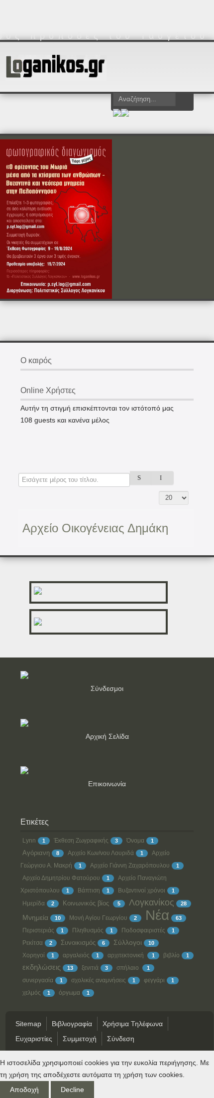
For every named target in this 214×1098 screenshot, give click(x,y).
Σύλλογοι (127, 942)
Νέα (157, 915)
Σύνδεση (120, 1039)
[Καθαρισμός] (162, 478)
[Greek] (117, 114)
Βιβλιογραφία (72, 1024)
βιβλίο (171, 955)
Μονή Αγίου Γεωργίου (98, 917)
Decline (72, 1090)
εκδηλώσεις (41, 967)
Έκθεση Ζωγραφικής (81, 840)
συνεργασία (37, 980)
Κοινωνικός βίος (87, 903)
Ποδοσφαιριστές (143, 930)
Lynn (29, 840)
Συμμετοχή (80, 1039)
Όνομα (135, 840)
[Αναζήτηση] (141, 478)
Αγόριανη (36, 853)
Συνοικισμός (78, 942)
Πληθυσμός (88, 930)
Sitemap (28, 1024)
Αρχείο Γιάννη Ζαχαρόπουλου (130, 865)
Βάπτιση (89, 890)
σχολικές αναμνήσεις (98, 980)
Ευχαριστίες (33, 1039)
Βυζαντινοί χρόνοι (141, 890)
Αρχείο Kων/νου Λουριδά (101, 853)
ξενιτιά (90, 967)
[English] (125, 114)
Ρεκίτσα (32, 942)
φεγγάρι (154, 980)
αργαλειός (76, 955)
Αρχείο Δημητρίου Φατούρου (61, 878)
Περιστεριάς (38, 930)
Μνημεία (35, 917)
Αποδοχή (24, 1090)
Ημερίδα (33, 903)
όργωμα (69, 992)
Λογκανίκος (151, 902)
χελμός (31, 992)
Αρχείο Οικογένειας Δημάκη (95, 528)
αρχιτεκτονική (126, 955)
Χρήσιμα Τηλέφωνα (133, 1024)
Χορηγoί (33, 955)
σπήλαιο (128, 967)
